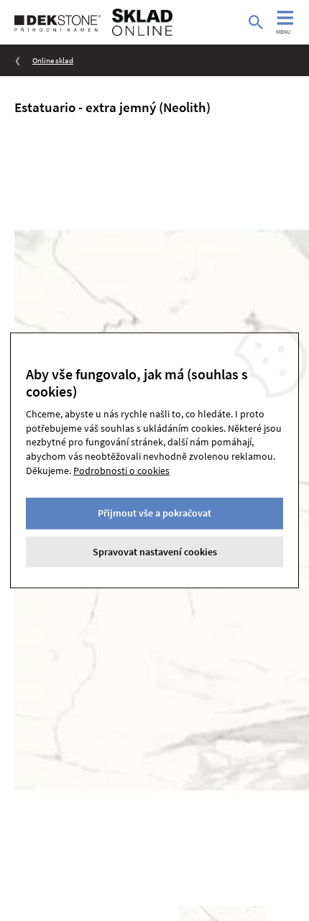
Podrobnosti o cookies (121, 469)
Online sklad (52, 60)
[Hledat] (256, 22)
